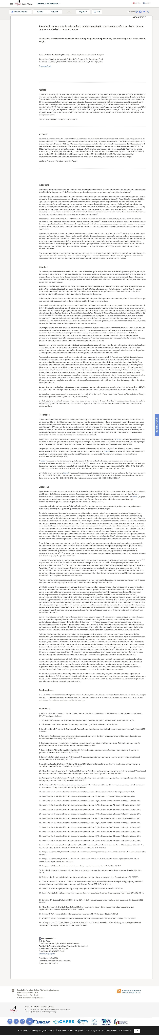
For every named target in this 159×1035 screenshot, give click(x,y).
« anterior (54, 12)
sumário (40, 12)
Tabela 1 (119, 439)
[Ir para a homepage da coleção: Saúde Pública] (17, 3)
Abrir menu (12, 4)
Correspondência (45, 66)
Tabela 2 (107, 451)
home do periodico (20, 12)
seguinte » (83, 12)
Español (137, 3)
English (147, 3)
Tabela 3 (43, 461)
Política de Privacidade (121, 1030)
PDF (98, 12)
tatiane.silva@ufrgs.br (47, 954)
